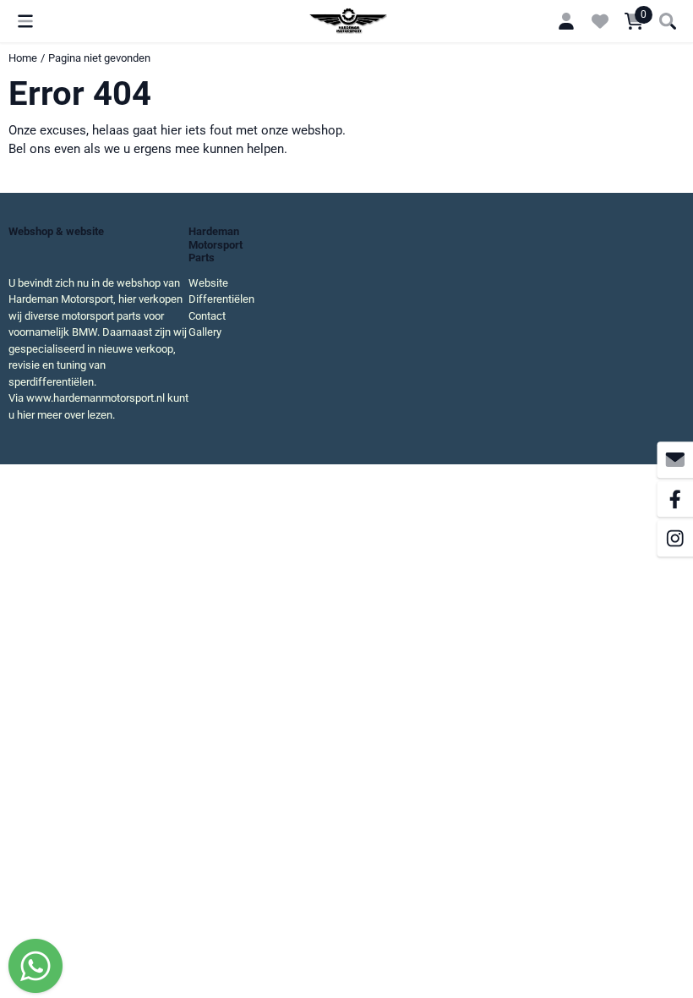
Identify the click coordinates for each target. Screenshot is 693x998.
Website (208, 283)
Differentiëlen (221, 299)
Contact (207, 316)
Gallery (204, 332)
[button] (25, 21)
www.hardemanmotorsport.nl (95, 398)
